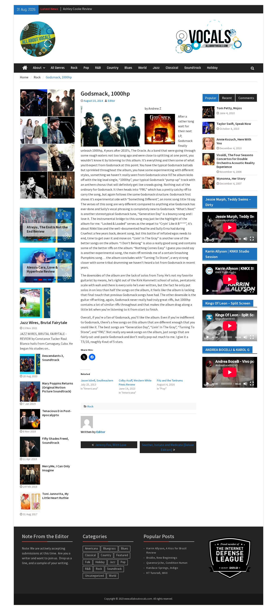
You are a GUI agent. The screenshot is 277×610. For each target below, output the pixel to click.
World (142, 68)
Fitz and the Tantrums (170, 380)
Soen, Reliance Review (44, 231)
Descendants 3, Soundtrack (53, 358)
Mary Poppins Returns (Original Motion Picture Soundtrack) (57, 387)
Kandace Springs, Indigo (162, 568)
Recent (227, 98)
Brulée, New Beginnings (161, 557)
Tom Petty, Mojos (229, 108)
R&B (98, 68)
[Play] (208, 239)
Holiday (212, 68)
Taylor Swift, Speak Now (234, 124)
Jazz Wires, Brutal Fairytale (43, 322)
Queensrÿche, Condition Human (166, 563)
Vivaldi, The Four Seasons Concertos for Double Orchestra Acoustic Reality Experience (236, 161)
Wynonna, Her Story (231, 178)
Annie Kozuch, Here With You (234, 141)
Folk (87, 562)
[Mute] (245, 239)
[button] (33, 103)
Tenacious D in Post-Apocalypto (56, 413)
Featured (122, 555)
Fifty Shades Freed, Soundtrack (55, 440)
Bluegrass (109, 548)
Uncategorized (94, 576)
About (37, 68)
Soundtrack (192, 68)
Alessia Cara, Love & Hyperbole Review (42, 269)
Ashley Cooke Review (77, 8)
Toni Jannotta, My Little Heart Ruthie (55, 496)
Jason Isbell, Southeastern (97, 380)
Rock (74, 68)
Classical (172, 68)
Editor (111, 101)
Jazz (156, 68)
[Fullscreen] (252, 239)
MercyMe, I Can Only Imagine (56, 468)
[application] (229, 227)
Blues (128, 68)
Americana (91, 548)
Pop (86, 68)
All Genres (58, 68)
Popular (210, 98)
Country (112, 68)
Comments (246, 98)
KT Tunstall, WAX (156, 573)
